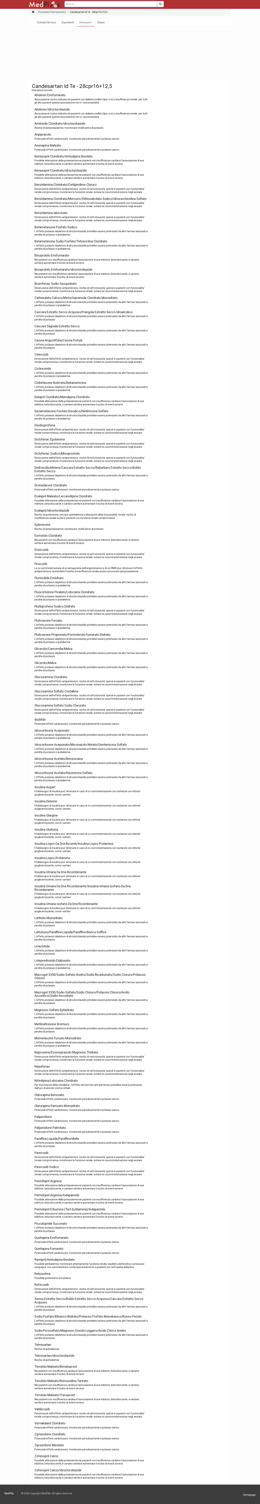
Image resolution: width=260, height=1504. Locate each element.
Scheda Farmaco (46, 22)
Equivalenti (68, 22)
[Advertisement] (130, 53)
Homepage (249, 1494)
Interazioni (85, 22)
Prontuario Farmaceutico (52, 12)
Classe (101, 22)
